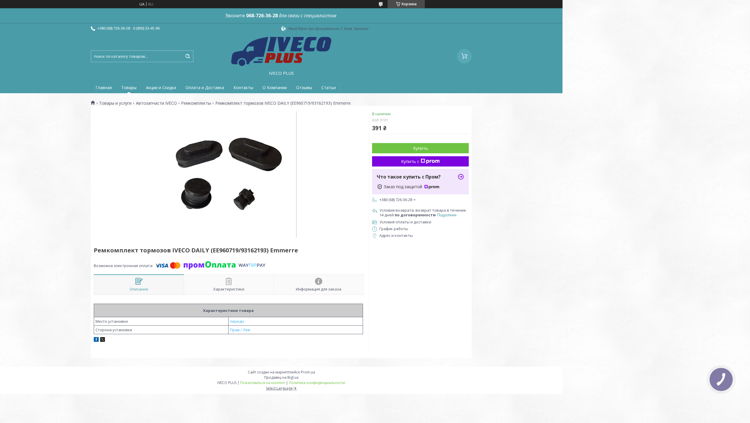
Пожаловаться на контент (262, 382)
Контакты (243, 87)
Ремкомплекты (196, 103)
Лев (246, 329)
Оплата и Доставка (204, 87)
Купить (420, 148)
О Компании (274, 87)
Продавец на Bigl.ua (281, 377)
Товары (129, 87)
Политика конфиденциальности (317, 382)
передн (237, 321)
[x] (102, 340)
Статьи (328, 87)
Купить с (410, 161)
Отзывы (304, 87)
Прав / (236, 329)
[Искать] (187, 56)
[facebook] (96, 340)
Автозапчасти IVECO (156, 103)
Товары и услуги (115, 103)
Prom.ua (308, 372)
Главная (104, 87)
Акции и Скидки (161, 87)
